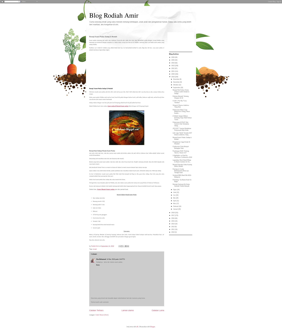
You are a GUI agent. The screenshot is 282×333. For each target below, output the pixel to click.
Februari (176, 206)
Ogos (175, 189)
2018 (173, 212)
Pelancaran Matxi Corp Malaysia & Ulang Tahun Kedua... (181, 111)
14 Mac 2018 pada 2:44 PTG (116, 259)
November (176, 82)
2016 (173, 218)
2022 (173, 68)
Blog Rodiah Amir (113, 15)
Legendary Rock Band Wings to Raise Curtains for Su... (182, 161)
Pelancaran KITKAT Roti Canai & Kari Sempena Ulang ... (181, 124)
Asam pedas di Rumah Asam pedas (118, 106)
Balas (98, 265)
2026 (173, 57)
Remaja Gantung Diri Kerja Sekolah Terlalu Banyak (181, 185)
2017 (173, 215)
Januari (175, 209)
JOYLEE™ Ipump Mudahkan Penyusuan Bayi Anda (182, 129)
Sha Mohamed (101, 259)
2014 (173, 224)
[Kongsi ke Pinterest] (128, 246)
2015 (173, 221)
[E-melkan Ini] (120, 246)
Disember (176, 79)
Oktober (176, 85)
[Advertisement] (126, 71)
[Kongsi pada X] (124, 246)
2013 (173, 226)
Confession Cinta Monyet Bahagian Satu (181, 147)
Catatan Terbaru (96, 310)
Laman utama (128, 310)
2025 (173, 60)
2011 (173, 229)
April (174, 201)
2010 (173, 232)
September (177, 87)
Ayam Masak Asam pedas (106, 189)
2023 (173, 65)
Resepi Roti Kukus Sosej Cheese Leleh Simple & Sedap (181, 91)
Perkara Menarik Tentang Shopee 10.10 (181, 97)
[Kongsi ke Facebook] (126, 246)
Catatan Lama (158, 310)
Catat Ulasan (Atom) (102, 315)
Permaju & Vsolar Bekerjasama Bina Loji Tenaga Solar (181, 170)
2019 (173, 77)
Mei (174, 198)
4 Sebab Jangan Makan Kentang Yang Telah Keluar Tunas (182, 117)
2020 (173, 74)
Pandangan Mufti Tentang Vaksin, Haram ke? (181, 152)
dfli (137, 326)
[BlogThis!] (122, 246)
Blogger (152, 326)
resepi (95, 249)
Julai (175, 192)
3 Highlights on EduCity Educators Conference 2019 (182, 156)
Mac (174, 203)
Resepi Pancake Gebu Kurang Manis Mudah (182, 165)
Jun (174, 195)
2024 (173, 63)
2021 (173, 71)
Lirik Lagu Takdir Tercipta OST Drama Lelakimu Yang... (182, 134)
